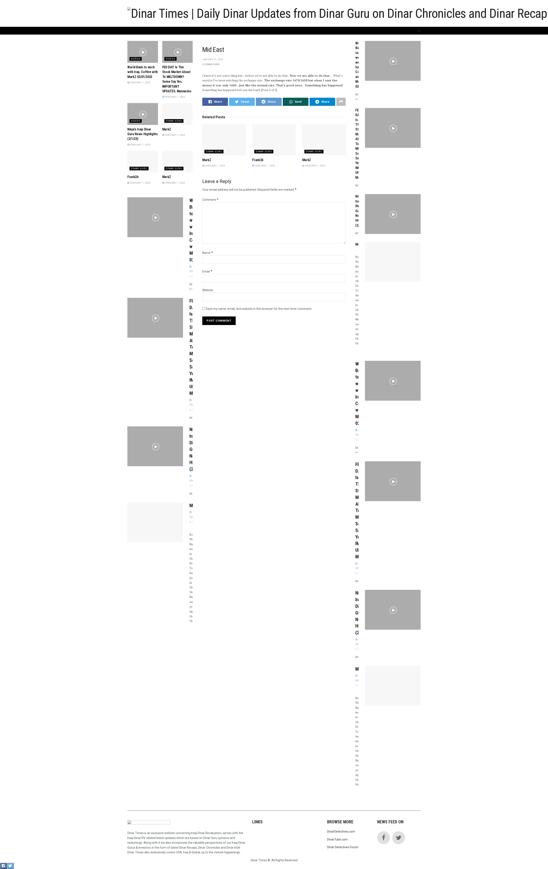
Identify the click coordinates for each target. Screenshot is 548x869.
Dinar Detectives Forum (343, 847)
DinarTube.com (337, 839)
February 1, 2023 (214, 165)
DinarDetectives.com (341, 831)
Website (207, 290)
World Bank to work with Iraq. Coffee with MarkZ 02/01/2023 (142, 72)
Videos (135, 58)
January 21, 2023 (212, 59)
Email (207, 271)
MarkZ (206, 160)
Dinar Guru (212, 64)
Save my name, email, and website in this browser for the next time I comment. (259, 308)
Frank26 (257, 160)
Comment (210, 199)
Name (207, 253)
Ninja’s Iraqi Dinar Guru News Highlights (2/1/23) (142, 134)
